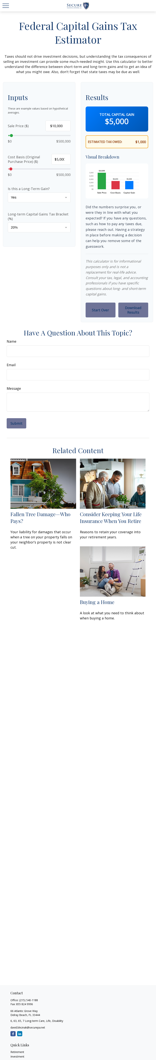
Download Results (133, 310)
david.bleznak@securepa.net (27, 1027)
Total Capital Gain (116, 114)
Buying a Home (97, 602)
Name (11, 341)
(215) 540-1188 (28, 1000)
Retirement (17, 1052)
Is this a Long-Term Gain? (29, 188)
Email (11, 365)
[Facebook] (13, 1033)
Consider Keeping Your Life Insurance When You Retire (111, 517)
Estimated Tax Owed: (105, 142)
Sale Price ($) (18, 126)
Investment (17, 1056)
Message (14, 388)
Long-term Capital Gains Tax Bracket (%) (38, 216)
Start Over (100, 310)
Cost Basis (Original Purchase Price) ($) (24, 159)
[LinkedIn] (19, 1033)
